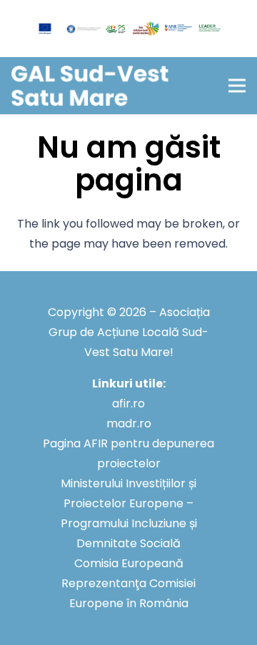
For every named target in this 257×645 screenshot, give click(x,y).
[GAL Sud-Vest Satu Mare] (89, 86)
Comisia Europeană (128, 563)
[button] (237, 85)
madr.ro (128, 423)
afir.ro (128, 403)
